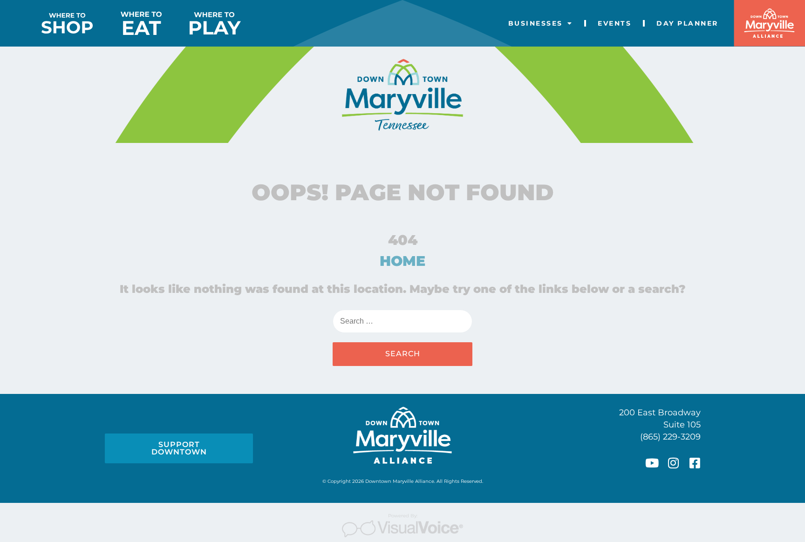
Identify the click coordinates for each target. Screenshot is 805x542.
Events (614, 23)
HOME (402, 261)
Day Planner (687, 23)
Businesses (535, 23)
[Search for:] (402, 321)
